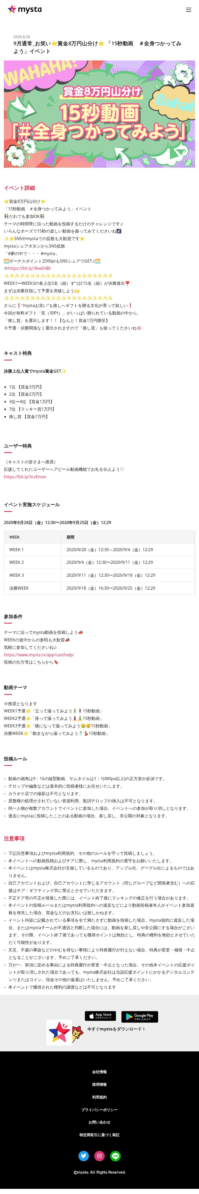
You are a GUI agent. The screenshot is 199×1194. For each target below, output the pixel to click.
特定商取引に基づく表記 (99, 1134)
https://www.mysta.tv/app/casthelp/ (39, 655)
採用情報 (99, 1084)
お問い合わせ (99, 1122)
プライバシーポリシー (99, 1109)
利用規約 (99, 1097)
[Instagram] (99, 1156)
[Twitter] (84, 1156)
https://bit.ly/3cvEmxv (25, 477)
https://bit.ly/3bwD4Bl (29, 268)
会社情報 (99, 1071)
